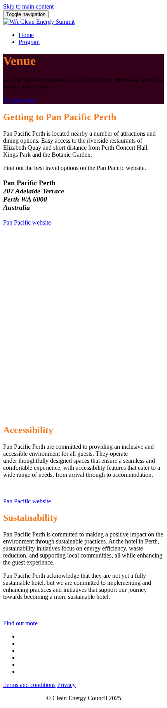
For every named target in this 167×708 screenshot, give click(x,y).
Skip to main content (28, 6)
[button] (19, 100)
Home (26, 35)
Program (29, 42)
